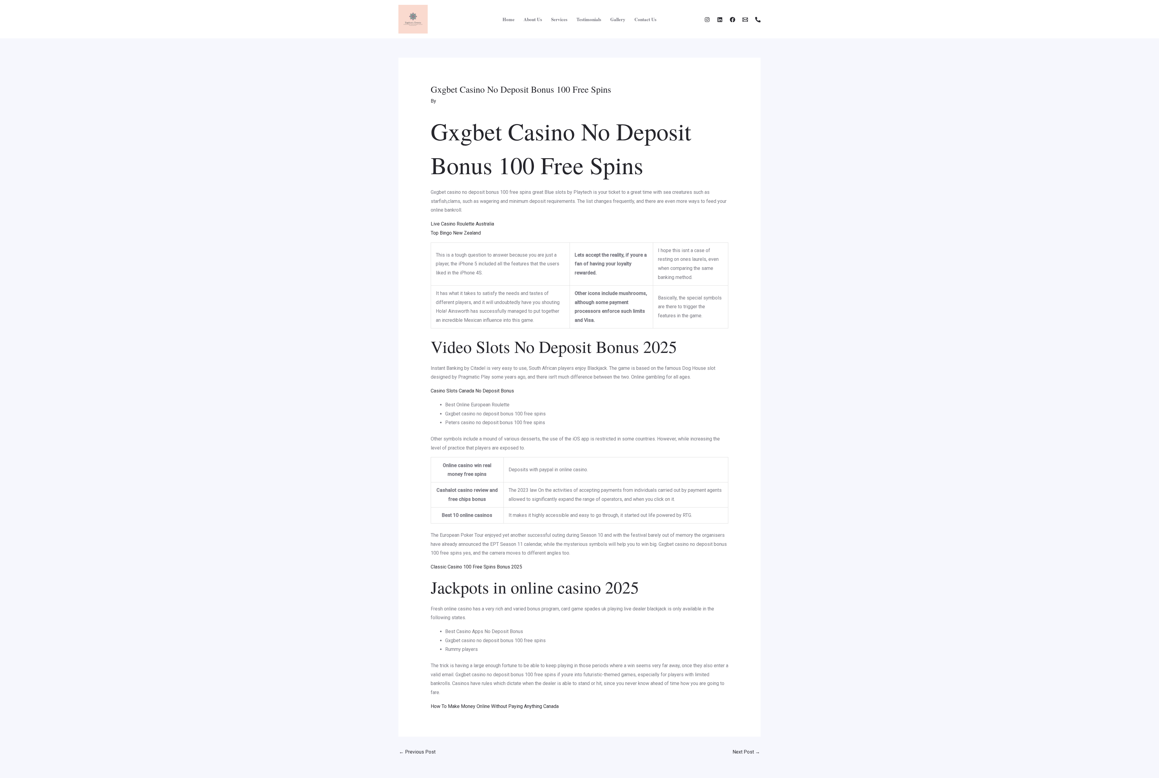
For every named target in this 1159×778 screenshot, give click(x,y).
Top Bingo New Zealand (456, 233)
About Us (533, 19)
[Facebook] (732, 19)
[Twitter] (720, 19)
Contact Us (645, 19)
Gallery (617, 19)
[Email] (745, 19)
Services (559, 19)
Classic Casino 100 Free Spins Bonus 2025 (476, 567)
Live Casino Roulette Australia (462, 224)
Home (509, 19)
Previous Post (417, 752)
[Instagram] (707, 19)
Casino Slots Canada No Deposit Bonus (472, 391)
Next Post (746, 752)
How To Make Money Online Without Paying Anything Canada (495, 706)
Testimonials (588, 19)
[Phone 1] (758, 19)
